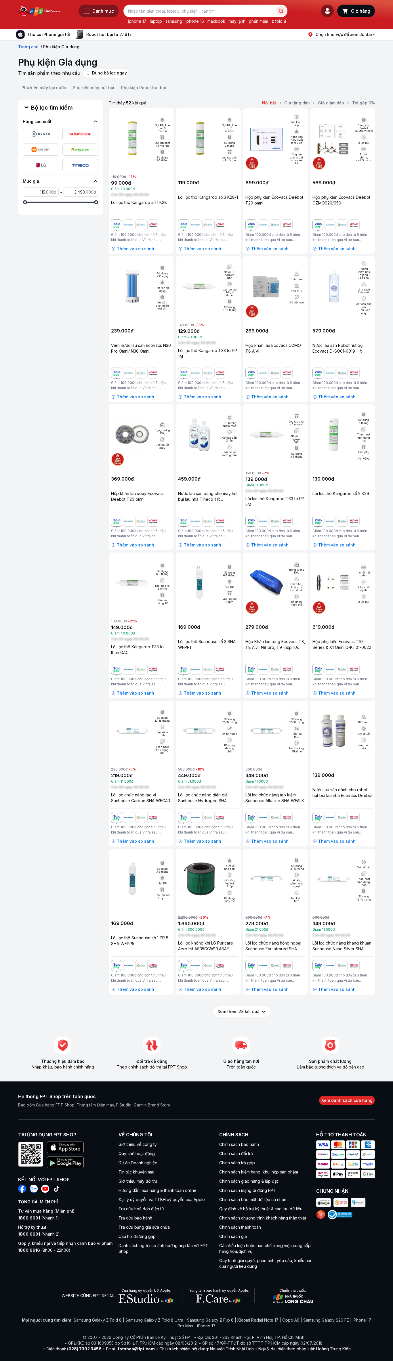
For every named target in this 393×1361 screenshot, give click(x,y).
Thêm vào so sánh (135, 248)
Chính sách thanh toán (240, 1227)
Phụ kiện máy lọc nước (44, 87)
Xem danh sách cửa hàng (347, 1100)
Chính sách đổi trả (236, 1153)
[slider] (25, 202)
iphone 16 (195, 21)
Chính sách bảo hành (239, 1144)
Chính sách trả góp (237, 1162)
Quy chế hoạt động (137, 1153)
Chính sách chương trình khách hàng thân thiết (262, 1217)
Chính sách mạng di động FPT (247, 1190)
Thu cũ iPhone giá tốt (48, 34)
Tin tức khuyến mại (136, 1171)
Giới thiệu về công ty (138, 1144)
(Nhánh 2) (39, 1234)
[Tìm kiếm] (281, 11)
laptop (156, 21)
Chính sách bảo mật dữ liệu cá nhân (252, 1199)
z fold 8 (279, 21)
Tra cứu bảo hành (135, 1217)
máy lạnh (237, 21)
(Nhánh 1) (38, 1217)
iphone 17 (137, 21)
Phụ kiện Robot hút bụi (143, 87)
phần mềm (258, 21)
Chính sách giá (233, 1236)
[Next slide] (136, 34)
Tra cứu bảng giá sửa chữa (144, 1227)
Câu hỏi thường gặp (137, 1236)
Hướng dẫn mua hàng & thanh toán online (158, 1190)
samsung (173, 21)
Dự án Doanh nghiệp (138, 1162)
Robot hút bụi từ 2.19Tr (108, 34)
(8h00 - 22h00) (44, 1250)
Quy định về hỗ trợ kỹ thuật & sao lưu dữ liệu (260, 1208)
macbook (216, 21)
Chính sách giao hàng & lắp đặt (248, 1181)
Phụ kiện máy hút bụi (93, 87)
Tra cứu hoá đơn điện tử (141, 1208)
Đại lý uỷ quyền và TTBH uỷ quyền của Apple (162, 1199)
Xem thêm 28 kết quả (239, 1011)
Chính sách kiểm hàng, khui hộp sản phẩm (258, 1171)
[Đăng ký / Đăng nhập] (327, 11)
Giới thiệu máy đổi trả (138, 1181)
